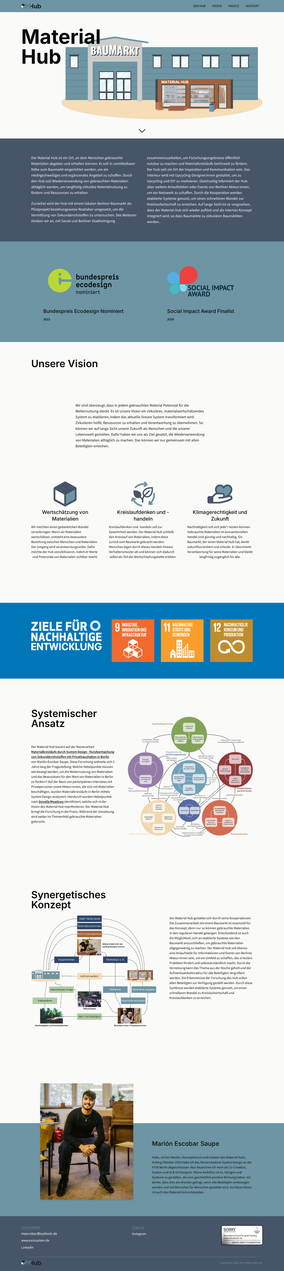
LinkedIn (27, 1247)
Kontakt (252, 6)
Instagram (139, 1234)
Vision (217, 6)
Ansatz (233, 6)
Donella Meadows (51, 802)
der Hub (199, 6)
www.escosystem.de (35, 1240)
